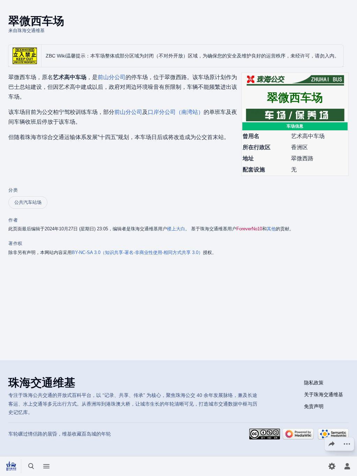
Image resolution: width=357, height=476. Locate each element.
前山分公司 (112, 77)
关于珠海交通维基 (323, 394)
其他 (271, 228)
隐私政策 (314, 382)
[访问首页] (11, 466)
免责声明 (314, 406)
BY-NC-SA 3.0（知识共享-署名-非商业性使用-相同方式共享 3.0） (137, 252)
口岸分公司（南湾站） (176, 112)
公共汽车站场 (27, 202)
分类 (13, 190)
